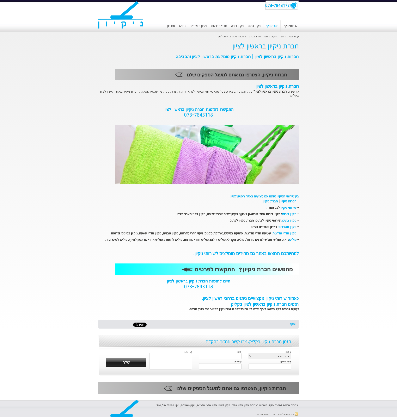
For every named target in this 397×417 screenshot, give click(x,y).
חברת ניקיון (272, 26)
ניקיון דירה (237, 26)
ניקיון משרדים (198, 26)
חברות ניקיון (289, 201)
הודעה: (188, 352)
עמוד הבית (293, 36)
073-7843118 (198, 115)
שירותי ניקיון (290, 26)
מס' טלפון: (285, 362)
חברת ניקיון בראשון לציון (231, 36)
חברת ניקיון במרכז (258, 36)
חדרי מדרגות (219, 26)
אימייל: (238, 362)
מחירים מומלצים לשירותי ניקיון (222, 254)
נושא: (288, 352)
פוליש (182, 26)
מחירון (171, 26)
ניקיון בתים (254, 26)
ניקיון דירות (289, 214)
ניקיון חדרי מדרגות (285, 233)
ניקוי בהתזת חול (170, 405)
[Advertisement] (69, 106)
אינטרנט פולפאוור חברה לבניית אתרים (276, 414)
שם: (239, 352)
